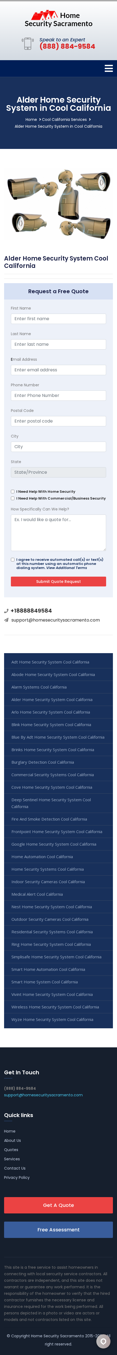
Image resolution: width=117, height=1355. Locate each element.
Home (31, 119)
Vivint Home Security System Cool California (52, 994)
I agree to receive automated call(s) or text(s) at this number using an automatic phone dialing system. (59, 564)
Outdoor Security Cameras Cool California (49, 919)
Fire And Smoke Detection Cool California (49, 819)
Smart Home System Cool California (44, 981)
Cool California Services (64, 119)
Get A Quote (58, 1205)
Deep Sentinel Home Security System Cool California (51, 803)
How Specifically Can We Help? (40, 509)
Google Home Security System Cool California (53, 844)
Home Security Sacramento (57, 1336)
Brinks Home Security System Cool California (52, 749)
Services (12, 1159)
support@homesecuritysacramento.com (55, 620)
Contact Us (15, 1168)
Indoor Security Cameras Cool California (48, 881)
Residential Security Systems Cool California (52, 931)
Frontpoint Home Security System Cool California (56, 831)
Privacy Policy (17, 1177)
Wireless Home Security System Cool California (55, 1007)
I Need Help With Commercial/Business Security (61, 498)
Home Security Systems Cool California (47, 869)
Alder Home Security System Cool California (52, 699)
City (15, 436)
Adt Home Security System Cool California (50, 662)
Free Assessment (59, 1229)
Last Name (21, 334)
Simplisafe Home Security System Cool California (56, 956)
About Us (12, 1140)
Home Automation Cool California (42, 856)
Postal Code (22, 410)
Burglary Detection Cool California (42, 762)
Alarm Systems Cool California (39, 687)
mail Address (24, 359)
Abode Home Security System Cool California (53, 674)
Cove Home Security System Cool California (51, 787)
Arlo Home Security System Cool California (50, 712)
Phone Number (25, 385)
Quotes (11, 1149)
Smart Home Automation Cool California (48, 969)
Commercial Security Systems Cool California (52, 774)
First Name (21, 308)
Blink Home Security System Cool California (51, 724)
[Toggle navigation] (109, 68)
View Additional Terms (66, 567)
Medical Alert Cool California (37, 894)
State (16, 461)
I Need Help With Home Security (45, 492)
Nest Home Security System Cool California (51, 906)
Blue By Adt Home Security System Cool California (57, 737)
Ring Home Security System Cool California (51, 944)
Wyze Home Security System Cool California (52, 1019)
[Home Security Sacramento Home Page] (58, 18)
